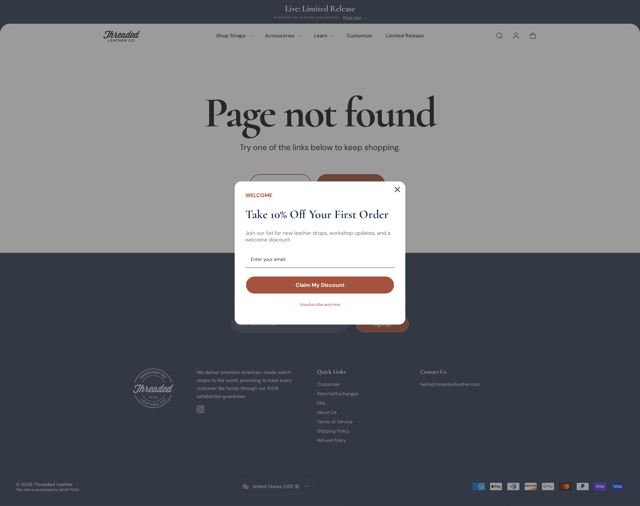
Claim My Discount (320, 285)
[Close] (397, 189)
